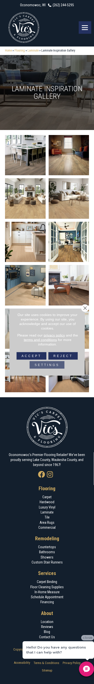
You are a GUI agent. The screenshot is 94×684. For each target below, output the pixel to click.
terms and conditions (40, 340)
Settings (47, 365)
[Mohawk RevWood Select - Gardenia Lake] (69, 198)
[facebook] (41, 475)
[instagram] (50, 475)
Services (47, 573)
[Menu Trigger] (85, 27)
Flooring (20, 50)
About (47, 613)
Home (8, 50)
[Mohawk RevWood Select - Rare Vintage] (69, 155)
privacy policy (54, 335)
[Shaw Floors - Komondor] (25, 242)
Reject (63, 356)
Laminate (33, 50)
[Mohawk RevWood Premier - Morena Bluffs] (69, 242)
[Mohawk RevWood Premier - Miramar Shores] (69, 285)
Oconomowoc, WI (33, 5)
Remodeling (47, 539)
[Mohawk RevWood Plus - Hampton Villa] (25, 155)
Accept (31, 356)
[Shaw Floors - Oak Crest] (25, 285)
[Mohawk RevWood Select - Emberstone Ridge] (25, 198)
